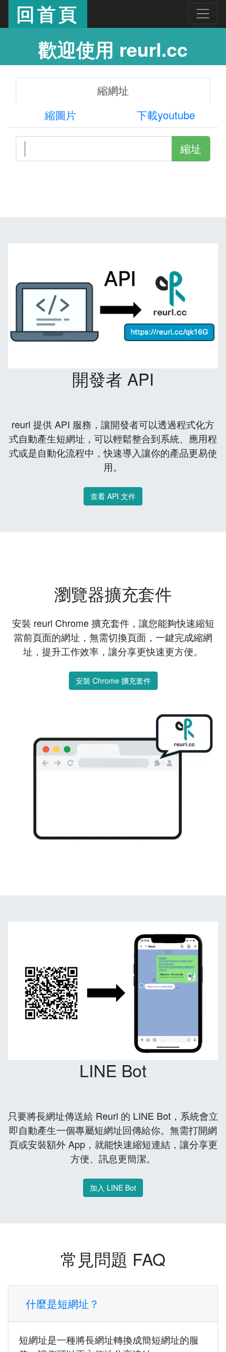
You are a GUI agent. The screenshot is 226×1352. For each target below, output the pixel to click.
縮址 (190, 148)
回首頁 (47, 14)
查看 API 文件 (113, 496)
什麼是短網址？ (62, 1303)
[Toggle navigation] (203, 13)
